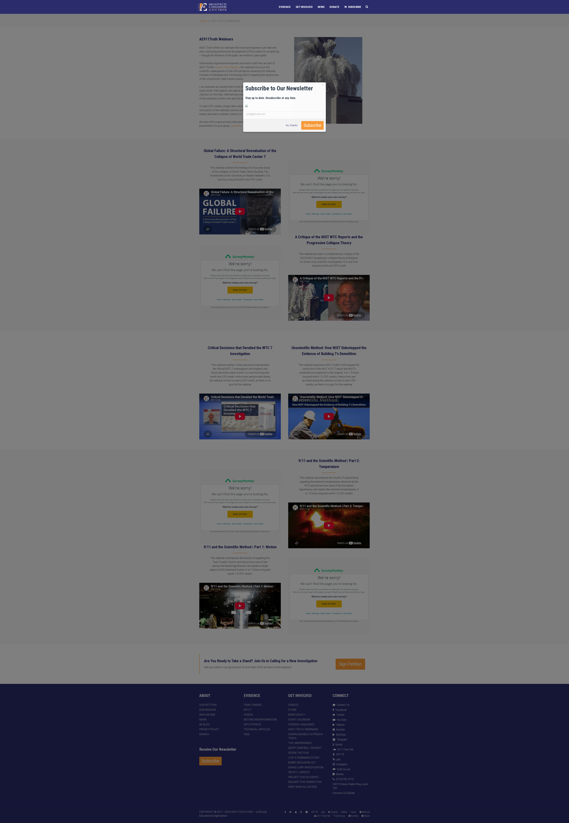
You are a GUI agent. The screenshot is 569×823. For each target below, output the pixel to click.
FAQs (247, 734)
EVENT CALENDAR (299, 719)
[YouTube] (295, 812)
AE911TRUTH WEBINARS (303, 729)
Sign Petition (350, 664)
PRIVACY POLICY (209, 729)
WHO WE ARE (207, 714)
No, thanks (292, 125)
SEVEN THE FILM (298, 752)
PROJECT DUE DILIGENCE (303, 777)
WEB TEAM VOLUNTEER (302, 786)
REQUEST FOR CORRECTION (305, 781)
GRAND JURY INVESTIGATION (305, 767)
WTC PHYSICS (252, 724)
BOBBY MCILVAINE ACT (302, 762)
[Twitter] (290, 812)
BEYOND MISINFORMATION (260, 719)
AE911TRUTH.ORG (242, 811)
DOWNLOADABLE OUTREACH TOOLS (305, 736)
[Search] (367, 6)
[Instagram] (301, 812)
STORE (292, 709)
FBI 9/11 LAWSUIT (299, 772)
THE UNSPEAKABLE (300, 743)
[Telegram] (306, 812)
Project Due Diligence (227, 67)
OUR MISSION (207, 709)
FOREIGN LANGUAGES (301, 724)
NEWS (203, 719)
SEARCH (204, 734)
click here (235, 125)
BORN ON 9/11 (297, 714)
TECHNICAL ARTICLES (257, 729)
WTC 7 (247, 709)
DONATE (293, 704)
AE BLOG (204, 724)
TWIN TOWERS (253, 704)
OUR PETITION (208, 704)
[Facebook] (285, 812)
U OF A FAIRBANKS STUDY (303, 757)
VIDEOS (248, 714)
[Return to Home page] (212, 7)
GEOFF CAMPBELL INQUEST (305, 747)
